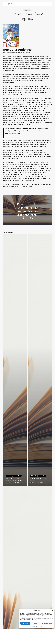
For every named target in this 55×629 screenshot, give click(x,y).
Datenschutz (34, 626)
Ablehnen (36, 623)
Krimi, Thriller (42, 475)
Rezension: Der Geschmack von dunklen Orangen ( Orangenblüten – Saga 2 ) (27, 210)
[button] (52, 610)
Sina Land (22, 53)
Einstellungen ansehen (47, 623)
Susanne (29, 18)
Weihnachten (17, 475)
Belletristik (27, 10)
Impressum (40, 626)
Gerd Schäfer (10, 53)
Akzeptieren (25, 623)
